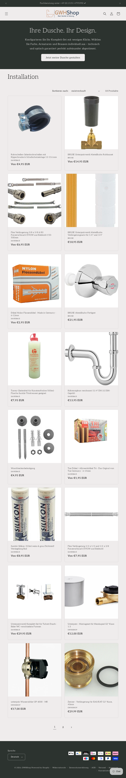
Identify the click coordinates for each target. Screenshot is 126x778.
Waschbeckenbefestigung (23, 468)
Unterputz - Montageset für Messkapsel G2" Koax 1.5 (91, 625)
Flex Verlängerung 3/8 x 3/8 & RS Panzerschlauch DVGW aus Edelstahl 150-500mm (31, 235)
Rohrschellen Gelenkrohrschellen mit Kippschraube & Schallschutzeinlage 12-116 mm (34, 155)
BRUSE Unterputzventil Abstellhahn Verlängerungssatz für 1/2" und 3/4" (85, 233)
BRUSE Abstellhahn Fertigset (81, 313)
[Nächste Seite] (71, 727)
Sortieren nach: (60, 91)
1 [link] (55, 727)
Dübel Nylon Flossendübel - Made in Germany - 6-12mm (33, 314)
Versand (102, 768)
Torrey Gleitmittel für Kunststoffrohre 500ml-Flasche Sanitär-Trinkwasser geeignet (32, 392)
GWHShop (26, 768)
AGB (93, 768)
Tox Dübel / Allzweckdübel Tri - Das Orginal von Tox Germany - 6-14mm (91, 469)
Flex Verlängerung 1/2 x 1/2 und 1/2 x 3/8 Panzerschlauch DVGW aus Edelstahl (88, 547)
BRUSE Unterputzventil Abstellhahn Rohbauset (90, 154)
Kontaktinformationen (108, 771)
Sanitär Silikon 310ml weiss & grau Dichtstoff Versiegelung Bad (32, 547)
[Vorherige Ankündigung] (6, 3)
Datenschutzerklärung (79, 768)
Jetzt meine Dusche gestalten (63, 57)
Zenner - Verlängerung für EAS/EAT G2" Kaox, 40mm (90, 703)
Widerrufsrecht (59, 768)
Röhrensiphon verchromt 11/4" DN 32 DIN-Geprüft (89, 392)
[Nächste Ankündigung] (120, 3)
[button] (6, 13)
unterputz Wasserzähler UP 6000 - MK (29, 702)
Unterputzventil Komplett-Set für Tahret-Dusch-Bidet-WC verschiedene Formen (34, 625)
